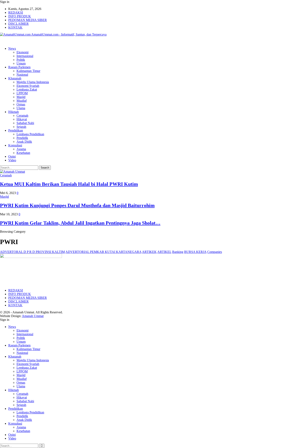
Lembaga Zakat (27, 89)
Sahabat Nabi (25, 123)
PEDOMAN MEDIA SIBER (27, 20)
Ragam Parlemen (19, 67)
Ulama (21, 108)
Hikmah (13, 112)
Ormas (21, 104)
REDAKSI (15, 12)
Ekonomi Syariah (28, 85)
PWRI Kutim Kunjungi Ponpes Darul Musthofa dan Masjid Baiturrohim (77, 205)
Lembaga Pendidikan (30, 134)
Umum (21, 63)
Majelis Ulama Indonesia (33, 82)
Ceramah (22, 115)
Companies (214, 252)
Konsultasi (15, 145)
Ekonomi (22, 52)
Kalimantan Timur (28, 71)
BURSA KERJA (195, 252)
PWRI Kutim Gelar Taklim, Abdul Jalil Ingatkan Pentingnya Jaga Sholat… (80, 223)
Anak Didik (24, 141)
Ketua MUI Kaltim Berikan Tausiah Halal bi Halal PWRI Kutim (69, 184)
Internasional (25, 56)
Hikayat (22, 119)
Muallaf (22, 100)
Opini (12, 156)
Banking (177, 252)
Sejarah (21, 126)
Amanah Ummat (33, 316)
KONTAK (15, 27)
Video (12, 160)
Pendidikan (15, 130)
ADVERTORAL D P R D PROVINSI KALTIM (32, 252)
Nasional (22, 74)
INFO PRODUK (19, 16)
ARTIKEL (164, 252)
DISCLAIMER (18, 23)
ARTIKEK (149, 252)
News (12, 48)
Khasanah (14, 78)
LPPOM (22, 93)
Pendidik (22, 138)
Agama (21, 149)
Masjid (21, 97)
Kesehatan (23, 153)
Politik (21, 59)
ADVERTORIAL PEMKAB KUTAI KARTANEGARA (103, 252)
